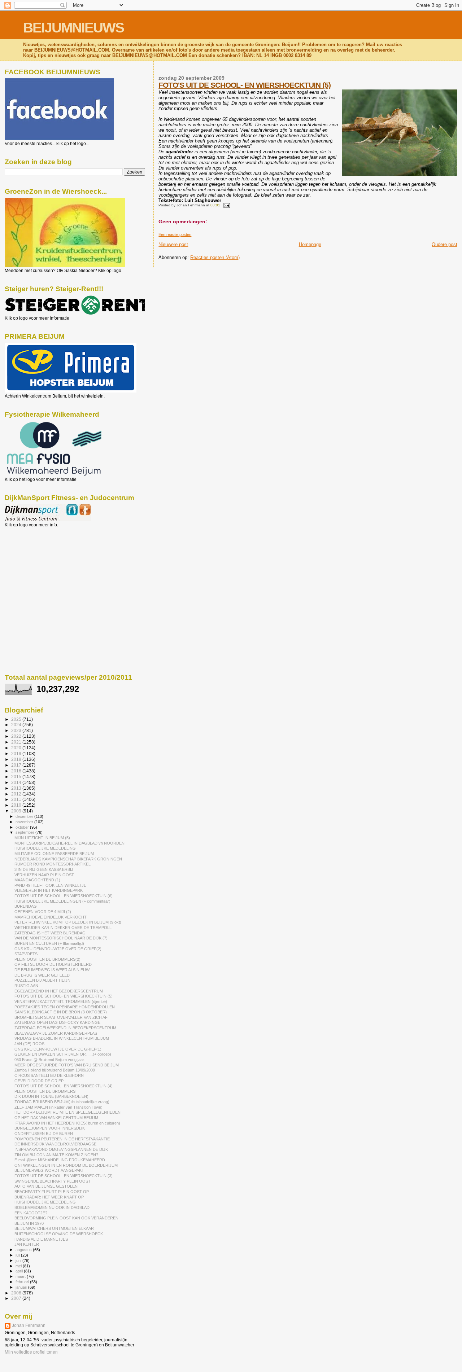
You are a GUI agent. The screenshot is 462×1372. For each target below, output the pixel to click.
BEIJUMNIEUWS (73, 27)
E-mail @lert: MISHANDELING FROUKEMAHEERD (59, 1160)
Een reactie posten (174, 234)
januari (22, 1287)
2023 (16, 730)
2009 (16, 810)
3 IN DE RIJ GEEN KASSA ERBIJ (43, 869)
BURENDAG (25, 906)
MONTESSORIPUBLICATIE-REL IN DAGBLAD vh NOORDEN (69, 843)
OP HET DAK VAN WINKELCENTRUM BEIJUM (56, 1117)
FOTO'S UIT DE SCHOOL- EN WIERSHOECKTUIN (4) (63, 1086)
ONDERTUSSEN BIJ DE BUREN (43, 1133)
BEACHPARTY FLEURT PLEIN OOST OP (51, 1191)
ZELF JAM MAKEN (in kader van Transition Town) (58, 1107)
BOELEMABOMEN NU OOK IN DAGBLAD (52, 1207)
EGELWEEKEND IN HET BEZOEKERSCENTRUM (58, 991)
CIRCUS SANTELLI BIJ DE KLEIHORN (49, 1075)
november (25, 822)
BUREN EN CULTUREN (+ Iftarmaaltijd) (49, 943)
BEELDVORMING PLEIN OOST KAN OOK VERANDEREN (66, 1218)
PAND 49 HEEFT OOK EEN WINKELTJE (50, 885)
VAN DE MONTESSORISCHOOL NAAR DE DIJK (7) (61, 938)
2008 (16, 1292)
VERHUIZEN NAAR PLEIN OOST (44, 875)
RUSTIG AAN (26, 985)
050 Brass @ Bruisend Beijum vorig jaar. (49, 1059)
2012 (16, 794)
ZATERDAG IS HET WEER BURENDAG (50, 933)
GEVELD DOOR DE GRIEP (39, 1081)
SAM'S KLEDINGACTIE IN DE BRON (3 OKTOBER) (60, 1012)
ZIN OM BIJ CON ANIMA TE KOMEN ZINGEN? (56, 1155)
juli (18, 1255)
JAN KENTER (26, 1244)
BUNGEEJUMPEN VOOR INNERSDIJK (49, 1128)
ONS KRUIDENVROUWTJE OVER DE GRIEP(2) (57, 949)
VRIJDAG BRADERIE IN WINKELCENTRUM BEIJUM (61, 1038)
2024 (16, 724)
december (25, 816)
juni (19, 1260)
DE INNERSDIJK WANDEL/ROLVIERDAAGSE (55, 1144)
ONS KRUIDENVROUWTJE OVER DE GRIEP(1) (57, 1049)
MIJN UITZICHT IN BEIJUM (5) (42, 838)
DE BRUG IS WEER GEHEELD (42, 975)
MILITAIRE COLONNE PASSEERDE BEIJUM (54, 853)
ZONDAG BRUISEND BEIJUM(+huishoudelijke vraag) (61, 1102)
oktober (23, 827)
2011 (16, 799)
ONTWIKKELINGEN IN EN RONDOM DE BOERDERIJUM (66, 1165)
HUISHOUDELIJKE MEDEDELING (45, 848)
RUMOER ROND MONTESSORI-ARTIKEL (52, 864)
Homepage (310, 244)
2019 (16, 753)
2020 (16, 747)
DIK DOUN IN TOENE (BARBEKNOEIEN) (51, 1096)
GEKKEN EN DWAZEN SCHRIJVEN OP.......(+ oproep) (62, 1054)
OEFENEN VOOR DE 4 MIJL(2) (42, 911)
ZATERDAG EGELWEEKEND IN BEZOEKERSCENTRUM (65, 1028)
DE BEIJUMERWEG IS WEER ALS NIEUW (52, 970)
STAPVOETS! (26, 954)
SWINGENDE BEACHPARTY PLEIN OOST (52, 1181)
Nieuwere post (173, 244)
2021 (16, 742)
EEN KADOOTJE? (30, 1213)
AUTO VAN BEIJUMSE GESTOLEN (46, 1186)
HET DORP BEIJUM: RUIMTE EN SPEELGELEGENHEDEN (67, 1112)
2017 (16, 765)
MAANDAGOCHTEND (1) (37, 880)
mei (19, 1266)
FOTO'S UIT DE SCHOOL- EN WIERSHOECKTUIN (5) (244, 85)
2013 (16, 788)
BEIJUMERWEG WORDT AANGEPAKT (49, 1170)
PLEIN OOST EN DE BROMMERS (44, 1091)
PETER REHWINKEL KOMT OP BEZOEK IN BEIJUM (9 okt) (67, 922)
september (25, 832)
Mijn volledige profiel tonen (31, 1352)
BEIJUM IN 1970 (29, 1223)
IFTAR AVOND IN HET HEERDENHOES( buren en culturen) (67, 1123)
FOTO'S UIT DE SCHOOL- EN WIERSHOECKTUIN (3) (63, 1176)
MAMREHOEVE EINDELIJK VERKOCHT (50, 917)
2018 (16, 759)
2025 (16, 719)
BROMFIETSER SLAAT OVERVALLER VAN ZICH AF (61, 1017)
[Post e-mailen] (225, 205)
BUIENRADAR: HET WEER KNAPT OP (49, 1197)
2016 (16, 770)
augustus (24, 1250)
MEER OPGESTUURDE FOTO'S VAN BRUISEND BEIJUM (66, 1065)
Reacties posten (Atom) (215, 257)
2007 (16, 1298)
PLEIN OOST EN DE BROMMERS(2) (47, 959)
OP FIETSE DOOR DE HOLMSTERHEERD (53, 964)
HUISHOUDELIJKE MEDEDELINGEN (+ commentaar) (62, 901)
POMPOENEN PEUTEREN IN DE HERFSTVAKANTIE (62, 1139)
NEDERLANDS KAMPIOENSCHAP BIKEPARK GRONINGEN (68, 859)
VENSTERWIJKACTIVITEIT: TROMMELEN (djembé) (60, 1001)
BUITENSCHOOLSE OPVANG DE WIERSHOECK (58, 1234)
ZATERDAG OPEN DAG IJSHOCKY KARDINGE (57, 1022)
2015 (16, 776)
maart (21, 1276)
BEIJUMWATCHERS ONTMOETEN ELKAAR (54, 1228)
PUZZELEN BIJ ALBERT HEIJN (42, 980)
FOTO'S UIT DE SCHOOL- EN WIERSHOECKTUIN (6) (63, 896)
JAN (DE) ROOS (29, 1044)
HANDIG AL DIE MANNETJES (41, 1239)
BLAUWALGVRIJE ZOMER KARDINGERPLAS (55, 1033)
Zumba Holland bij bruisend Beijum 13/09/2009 (54, 1070)
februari (23, 1282)
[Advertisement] (37, 566)
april (20, 1271)
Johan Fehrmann (28, 1325)
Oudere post (444, 244)
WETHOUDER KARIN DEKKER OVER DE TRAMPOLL (63, 927)
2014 (16, 782)
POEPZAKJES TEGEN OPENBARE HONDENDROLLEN (64, 1007)
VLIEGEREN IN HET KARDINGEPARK (48, 890)
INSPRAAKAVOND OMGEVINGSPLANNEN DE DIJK (61, 1149)
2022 (16, 736)
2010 (16, 805)
